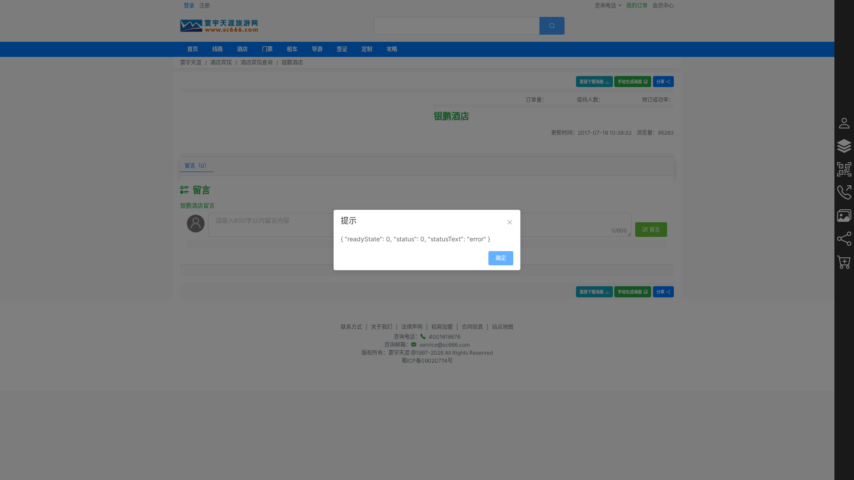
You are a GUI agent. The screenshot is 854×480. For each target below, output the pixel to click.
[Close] (509, 222)
